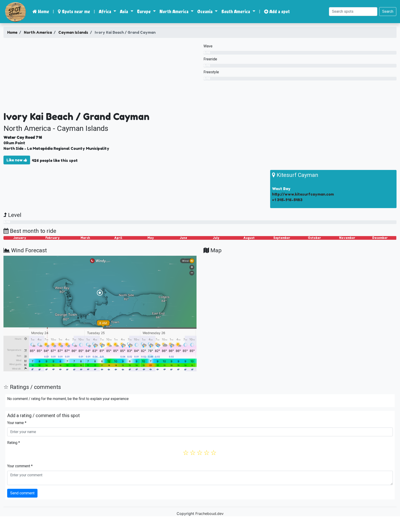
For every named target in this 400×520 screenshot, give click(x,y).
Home (43, 11)
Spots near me (75, 11)
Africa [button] (105, 11)
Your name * (16, 423)
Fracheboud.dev (209, 513)
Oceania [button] (205, 11)
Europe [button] (144, 11)
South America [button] (236, 11)
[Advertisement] (100, 76)
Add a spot (279, 11)
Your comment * (20, 466)
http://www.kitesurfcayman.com (303, 194)
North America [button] (174, 11)
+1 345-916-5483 (287, 199)
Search (387, 11)
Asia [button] (124, 11)
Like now (15, 160)
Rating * (13, 442)
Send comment (22, 493)
